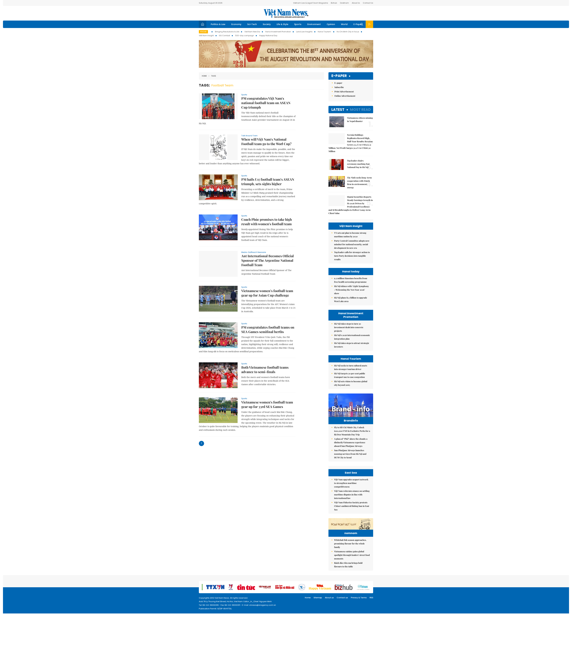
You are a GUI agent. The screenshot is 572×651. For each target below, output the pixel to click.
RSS (371, 597)
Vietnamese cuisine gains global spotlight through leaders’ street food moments (352, 555)
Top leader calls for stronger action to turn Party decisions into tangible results (352, 256)
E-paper (339, 76)
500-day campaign (244, 35)
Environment (314, 24)
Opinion (331, 24)
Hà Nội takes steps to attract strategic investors (351, 345)
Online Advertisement (344, 95)
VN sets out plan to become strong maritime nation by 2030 (350, 234)
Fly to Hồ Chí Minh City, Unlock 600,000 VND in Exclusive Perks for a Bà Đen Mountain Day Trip (352, 431)
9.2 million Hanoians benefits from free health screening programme (350, 280)
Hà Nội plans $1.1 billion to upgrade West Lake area (350, 299)
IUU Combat (224, 35)
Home (204, 76)
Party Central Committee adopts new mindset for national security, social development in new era (351, 244)
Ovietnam (344, 3)
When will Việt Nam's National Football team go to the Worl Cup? (266, 141)
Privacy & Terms (359, 597)
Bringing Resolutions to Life (227, 31)
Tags (213, 76)
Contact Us (368, 3)
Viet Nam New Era (252, 31)
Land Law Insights (304, 31)
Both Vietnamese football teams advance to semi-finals (265, 369)
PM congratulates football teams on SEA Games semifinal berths (267, 329)
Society (267, 24)
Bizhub (334, 3)
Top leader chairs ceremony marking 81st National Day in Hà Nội (358, 164)
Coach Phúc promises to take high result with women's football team (266, 221)
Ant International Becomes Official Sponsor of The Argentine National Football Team (267, 260)
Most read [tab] (360, 109)
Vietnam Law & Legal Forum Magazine (310, 3)
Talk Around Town (249, 135)
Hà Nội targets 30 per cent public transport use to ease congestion (349, 375)
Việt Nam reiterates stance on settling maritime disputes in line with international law (352, 495)
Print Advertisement (344, 91)
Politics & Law (218, 24)
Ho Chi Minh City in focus (348, 31)
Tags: (204, 85)
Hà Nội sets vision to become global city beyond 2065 (350, 383)
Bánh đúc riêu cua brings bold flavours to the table (348, 564)
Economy (236, 24)
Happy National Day (268, 35)
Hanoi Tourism (324, 31)
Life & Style (282, 24)
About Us (356, 3)
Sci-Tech (252, 24)
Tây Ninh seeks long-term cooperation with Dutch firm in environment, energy (359, 182)
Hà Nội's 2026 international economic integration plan (352, 337)
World (344, 24)
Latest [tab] (337, 109)
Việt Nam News (286, 13)
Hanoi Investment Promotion (278, 31)
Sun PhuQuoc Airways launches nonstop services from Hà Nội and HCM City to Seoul (350, 454)
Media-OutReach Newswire (253, 252)
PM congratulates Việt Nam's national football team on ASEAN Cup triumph (265, 102)
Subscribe (339, 87)
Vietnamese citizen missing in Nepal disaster (360, 119)
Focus (203, 31)
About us (329, 597)
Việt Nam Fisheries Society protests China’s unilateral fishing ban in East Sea (351, 506)
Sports (297, 24)
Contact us (342, 597)
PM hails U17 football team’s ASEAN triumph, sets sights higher (267, 181)
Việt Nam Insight (206, 35)
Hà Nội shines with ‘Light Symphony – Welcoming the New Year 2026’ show (351, 290)
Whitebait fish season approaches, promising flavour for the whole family (350, 544)
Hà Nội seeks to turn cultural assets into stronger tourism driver (350, 367)
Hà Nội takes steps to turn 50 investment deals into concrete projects (348, 327)
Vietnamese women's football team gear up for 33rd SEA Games (267, 404)
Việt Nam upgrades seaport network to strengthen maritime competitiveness (351, 483)
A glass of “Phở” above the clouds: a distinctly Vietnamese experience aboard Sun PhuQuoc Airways (350, 442)
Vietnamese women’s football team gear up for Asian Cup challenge (267, 292)
